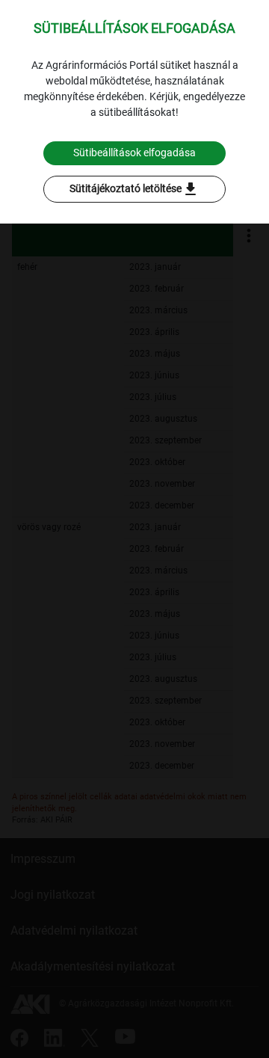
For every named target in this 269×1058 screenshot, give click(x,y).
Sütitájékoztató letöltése (134, 189)
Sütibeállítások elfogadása (134, 153)
